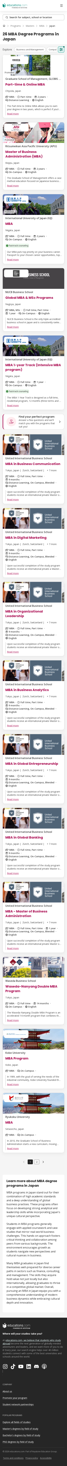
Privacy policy (32, 1458)
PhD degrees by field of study (18, 1441)
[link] (52, 26)
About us (7, 1391)
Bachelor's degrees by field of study (21, 1435)
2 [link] (36, 1161)
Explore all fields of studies (17, 1422)
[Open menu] (61, 6)
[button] (30, 49)
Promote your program (15, 1397)
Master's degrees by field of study (20, 1428)
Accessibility (46, 1458)
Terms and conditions (13, 1458)
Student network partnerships (18, 1404)
